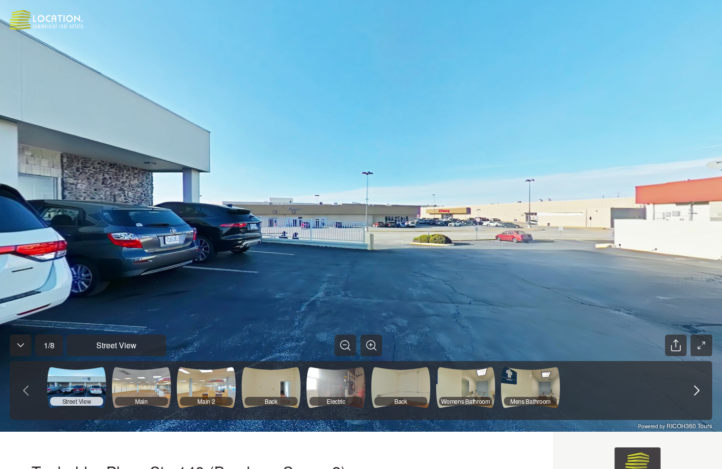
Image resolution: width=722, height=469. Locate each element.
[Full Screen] (701, 345)
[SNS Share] (676, 345)
